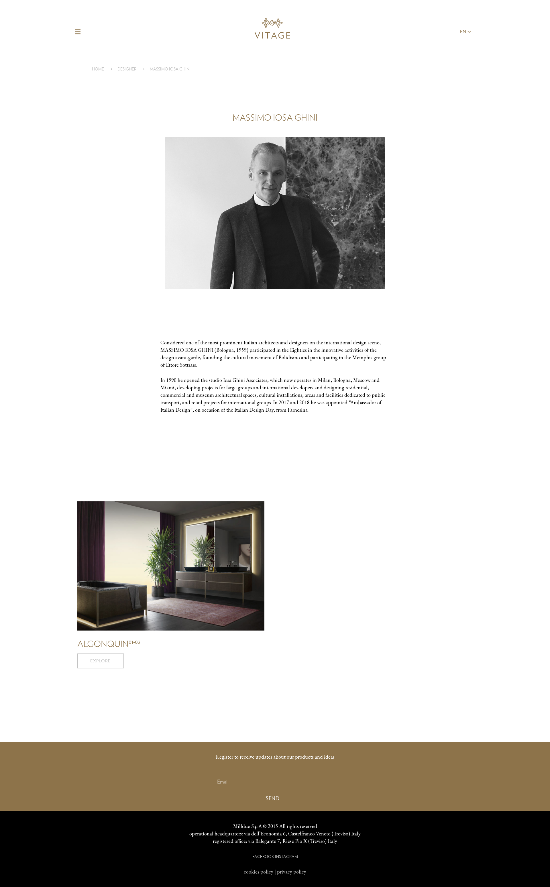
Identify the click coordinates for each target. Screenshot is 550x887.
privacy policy (291, 871)
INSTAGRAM (286, 856)
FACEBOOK (263, 856)
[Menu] (78, 32)
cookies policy (258, 871)
